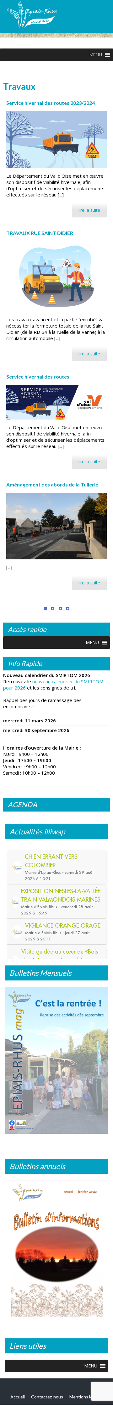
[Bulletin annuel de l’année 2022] (56, 1250)
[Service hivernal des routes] (56, 402)
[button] (95, 54)
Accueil (17, 1396)
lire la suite (89, 210)
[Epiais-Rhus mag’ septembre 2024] (56, 1060)
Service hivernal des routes (37, 376)
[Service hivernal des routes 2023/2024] (56, 139)
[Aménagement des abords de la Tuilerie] (56, 526)
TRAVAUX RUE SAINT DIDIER (39, 233)
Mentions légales (86, 1396)
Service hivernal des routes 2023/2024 (50, 103)
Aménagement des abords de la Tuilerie (52, 484)
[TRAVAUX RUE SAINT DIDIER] (56, 276)
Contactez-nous (47, 1396)
